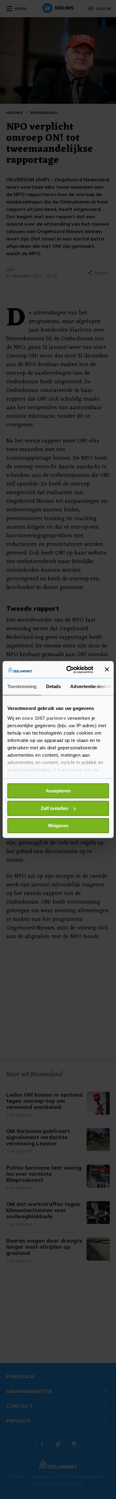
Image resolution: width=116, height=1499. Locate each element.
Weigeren (58, 825)
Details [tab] (53, 686)
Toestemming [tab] (22, 686)
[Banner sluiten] (107, 669)
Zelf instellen (54, 808)
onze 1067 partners (44, 718)
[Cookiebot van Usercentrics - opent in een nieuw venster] (69, 670)
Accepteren (58, 790)
